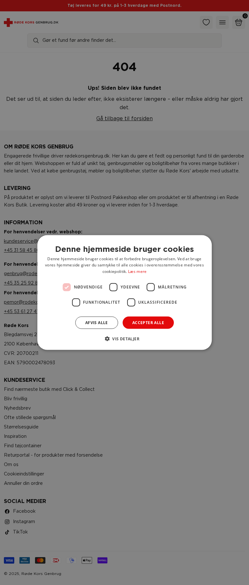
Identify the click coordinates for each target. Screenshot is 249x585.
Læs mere (137, 271)
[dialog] (124, 292)
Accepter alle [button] (148, 322)
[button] (124, 338)
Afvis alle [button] (96, 322)
